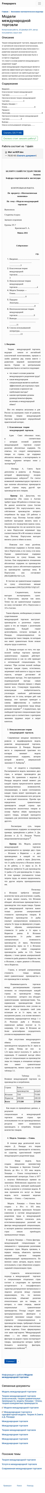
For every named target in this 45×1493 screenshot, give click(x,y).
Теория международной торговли (19, 1459)
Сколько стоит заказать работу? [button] (20, 138)
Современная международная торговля (22, 1468)
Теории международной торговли (19, 1430)
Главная (5, 12)
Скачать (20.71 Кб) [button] (13, 132)
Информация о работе (17, 1375)
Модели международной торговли (21, 1407)
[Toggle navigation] (39, 3)
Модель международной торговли (19, 1391)
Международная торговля (15, 1421)
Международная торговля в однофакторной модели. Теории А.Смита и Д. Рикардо (22, 1414)
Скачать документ (26, 155)
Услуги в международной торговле (19, 1464)
